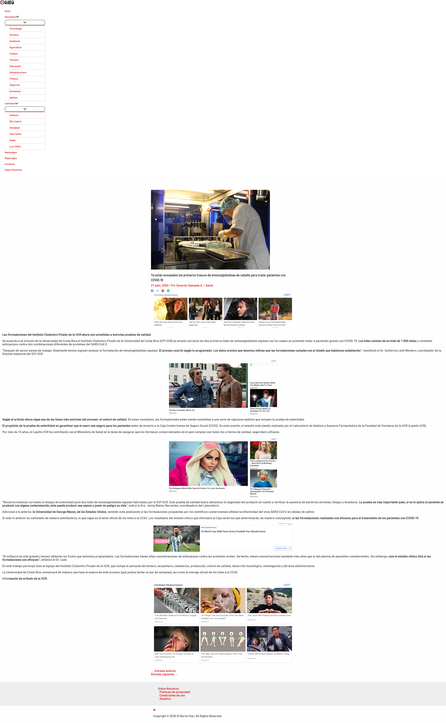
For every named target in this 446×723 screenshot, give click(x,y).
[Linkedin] (168, 290)
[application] (17, 17)
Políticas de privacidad (174, 692)
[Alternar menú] (25, 22)
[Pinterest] (163, 290)
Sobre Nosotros (168, 688)
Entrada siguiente (164, 674)
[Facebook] (152, 290)
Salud (209, 285)
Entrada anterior (163, 671)
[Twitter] (157, 290)
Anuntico (165, 698)
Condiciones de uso (172, 695)
